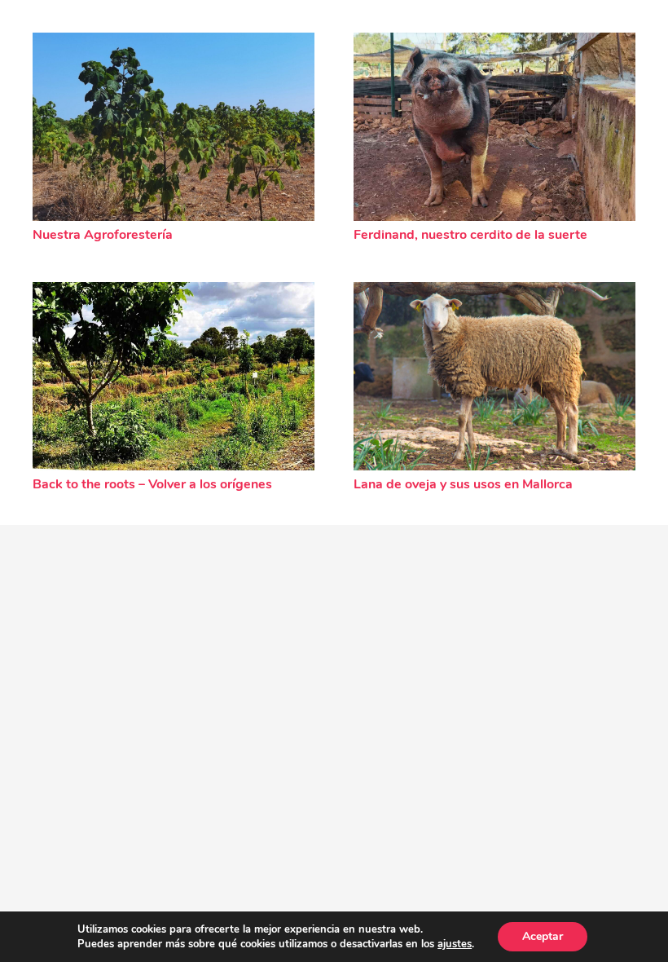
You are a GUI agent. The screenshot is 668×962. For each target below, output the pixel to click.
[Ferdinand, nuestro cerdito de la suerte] (494, 127)
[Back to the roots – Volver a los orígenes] (173, 376)
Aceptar (542, 936)
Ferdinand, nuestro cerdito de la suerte (470, 235)
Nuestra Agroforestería (103, 235)
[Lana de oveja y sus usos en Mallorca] (494, 376)
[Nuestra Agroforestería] (173, 127)
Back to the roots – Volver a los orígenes (152, 484)
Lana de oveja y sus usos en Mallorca (463, 484)
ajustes (454, 944)
